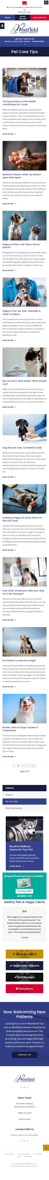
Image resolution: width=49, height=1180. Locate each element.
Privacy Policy (9, 1154)
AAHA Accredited (26, 954)
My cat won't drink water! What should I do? (24, 382)
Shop (7, 17)
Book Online (22, 17)
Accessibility (37, 1154)
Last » (33, 766)
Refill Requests (26, 977)
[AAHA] (24, 3)
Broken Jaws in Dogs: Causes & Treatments (20, 729)
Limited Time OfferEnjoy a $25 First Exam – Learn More (24, 40)
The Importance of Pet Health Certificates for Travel (19, 103)
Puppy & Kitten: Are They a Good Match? (21, 246)
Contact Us (24, 1055)
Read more (8, 134)
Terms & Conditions (24, 1154)
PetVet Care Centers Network (28, 1166)
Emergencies (39, 17)
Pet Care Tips (12, 801)
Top (46, 1148)
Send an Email (24, 1119)
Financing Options (14, 808)
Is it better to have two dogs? (19, 660)
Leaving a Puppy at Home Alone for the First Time (22, 519)
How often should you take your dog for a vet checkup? (23, 592)
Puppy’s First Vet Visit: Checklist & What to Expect (22, 312)
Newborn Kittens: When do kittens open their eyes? (22, 176)
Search (19, 1156)
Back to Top (28, 1156)
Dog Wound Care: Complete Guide (22, 447)
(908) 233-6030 (25, 12)
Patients (9, 795)
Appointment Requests (26, 965)
